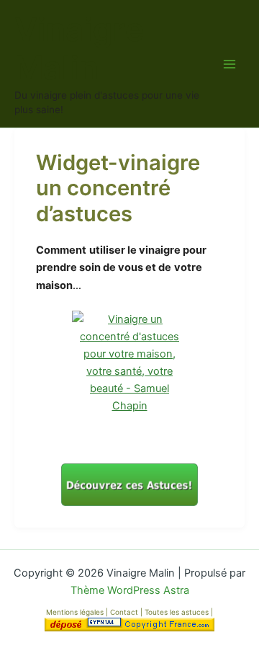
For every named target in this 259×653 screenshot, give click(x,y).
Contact (125, 612)
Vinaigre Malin (79, 49)
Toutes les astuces (178, 612)
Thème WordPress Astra (130, 590)
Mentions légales (75, 612)
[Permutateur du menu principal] (229, 64)
